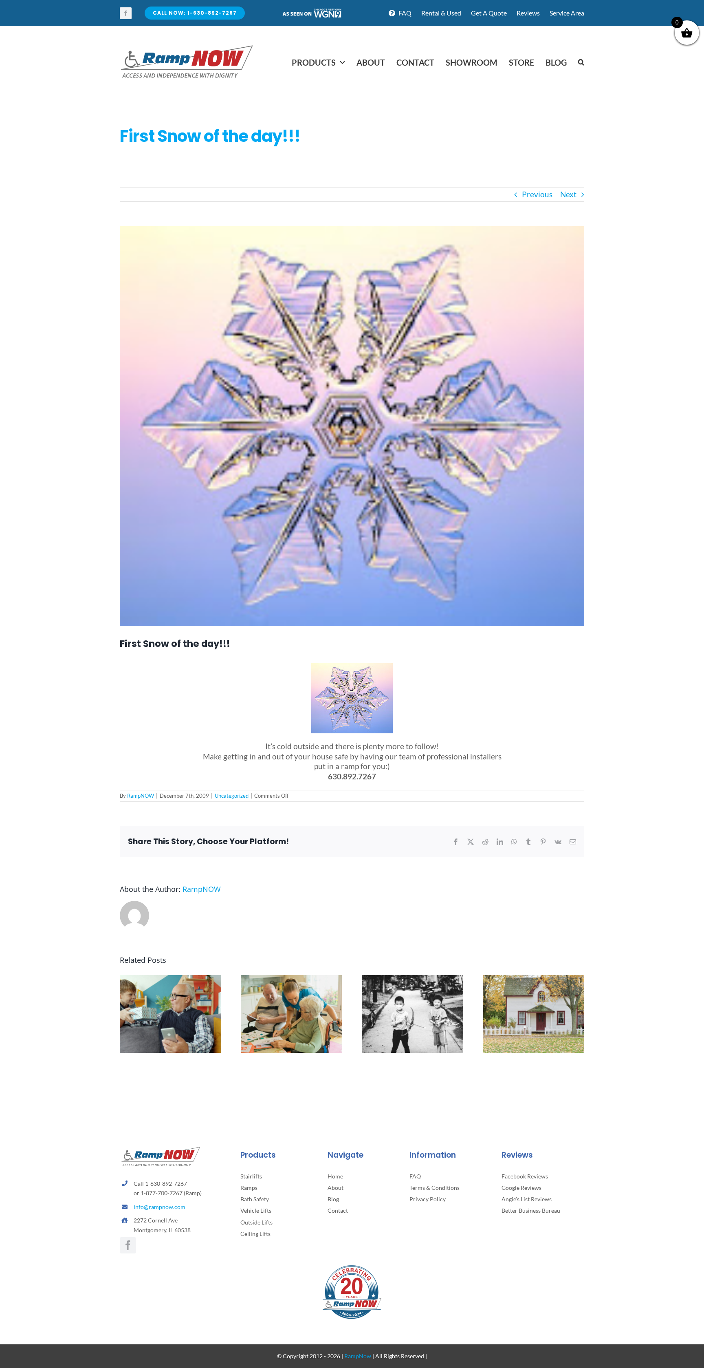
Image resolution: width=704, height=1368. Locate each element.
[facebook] (126, 13)
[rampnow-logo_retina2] (187, 46)
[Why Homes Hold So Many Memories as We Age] (533, 979)
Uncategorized (232, 795)
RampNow (357, 1356)
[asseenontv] (312, 11)
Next (568, 194)
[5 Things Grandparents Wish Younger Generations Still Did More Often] (170, 979)
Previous (537, 194)
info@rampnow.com (159, 1206)
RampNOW (140, 795)
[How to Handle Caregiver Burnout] (291, 979)
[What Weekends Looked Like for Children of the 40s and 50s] (412, 979)
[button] (581, 62)
